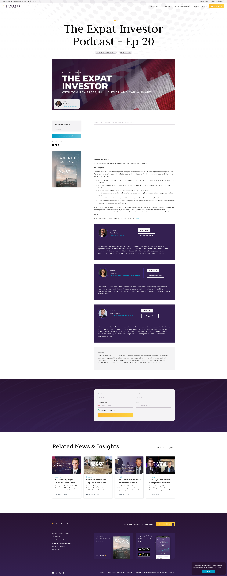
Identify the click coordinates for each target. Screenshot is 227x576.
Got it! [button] (209, 571)
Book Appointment (146, 235)
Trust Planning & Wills (59, 540)
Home (96, 122)
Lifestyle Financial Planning (60, 533)
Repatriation (56, 549)
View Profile (144, 230)
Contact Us (33, 1)
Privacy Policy (111, 572)
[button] (155, 6)
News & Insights (204, 1)
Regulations (121, 572)
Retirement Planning (58, 546)
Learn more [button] (217, 567)
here (137, 218)
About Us (55, 553)
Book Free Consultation (66, 136)
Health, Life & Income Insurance (62, 543)
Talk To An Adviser (216, 6)
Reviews (220, 1)
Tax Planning (56, 536)
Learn (213, 1)
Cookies (102, 572)
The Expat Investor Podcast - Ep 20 (123, 122)
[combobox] (100, 405)
